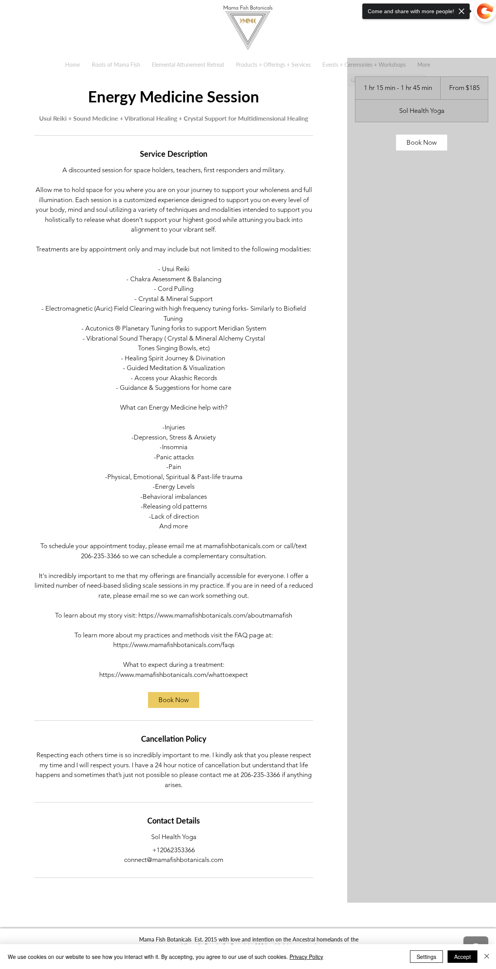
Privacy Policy (306, 956)
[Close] (486, 956)
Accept (462, 956)
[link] (173, 700)
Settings (426, 956)
